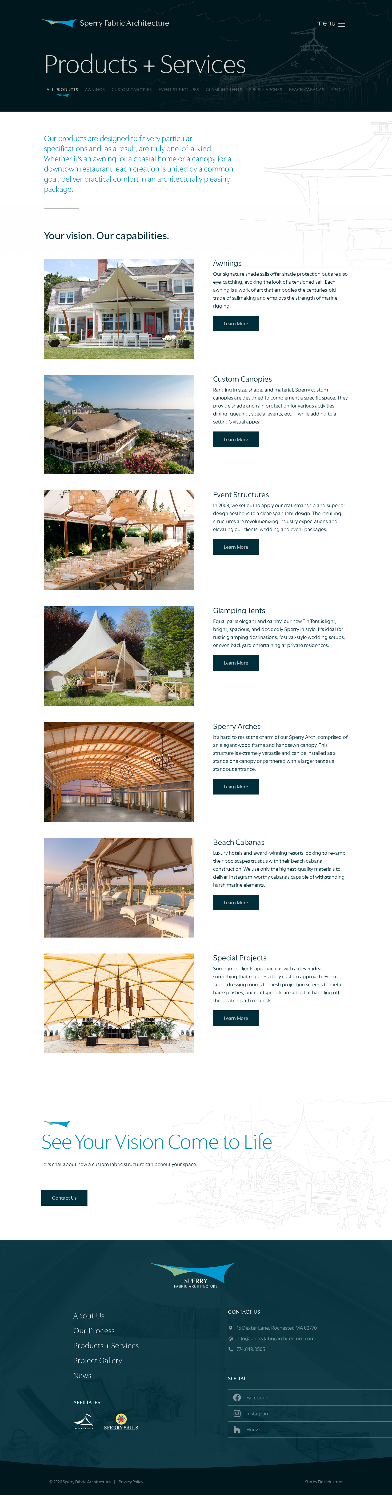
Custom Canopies (132, 90)
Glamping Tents (224, 90)
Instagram (257, 1414)
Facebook (256, 1398)
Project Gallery (97, 1361)
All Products (62, 90)
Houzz (253, 1430)
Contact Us (64, 1198)
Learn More (236, 324)
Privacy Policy (131, 1482)
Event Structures (179, 90)
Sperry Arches (265, 90)
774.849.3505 (250, 1349)
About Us (89, 1316)
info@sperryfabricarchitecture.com (275, 1339)
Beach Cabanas (306, 90)
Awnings (95, 90)
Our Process (94, 1331)
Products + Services (106, 1346)
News (82, 1376)
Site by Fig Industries (324, 1482)
